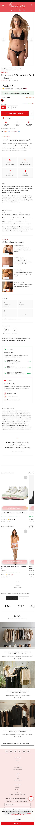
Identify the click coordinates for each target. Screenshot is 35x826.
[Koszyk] (23, 10)
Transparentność (17, 780)
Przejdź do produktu (14, 508)
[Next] (31, 39)
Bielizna (15, 68)
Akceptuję (17, 823)
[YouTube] (24, 751)
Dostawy (17, 765)
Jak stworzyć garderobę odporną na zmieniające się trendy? (17, 730)
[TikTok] (15, 751)
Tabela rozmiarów (29, 104)
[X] (19, 751)
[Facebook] (11, 751)
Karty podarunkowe (17, 769)
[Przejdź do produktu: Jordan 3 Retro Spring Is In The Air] (14, 493)
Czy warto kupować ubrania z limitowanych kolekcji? (17, 691)
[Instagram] (6, 751)
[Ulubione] (15, 10)
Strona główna (4, 68)
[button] (21, 88)
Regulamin (17, 789)
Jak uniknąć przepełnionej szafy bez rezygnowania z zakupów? (17, 652)
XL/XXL (15, 107)
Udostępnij (8, 118)
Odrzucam (17, 819)
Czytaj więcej (17, 658)
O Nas (17, 776)
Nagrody (18, 762)
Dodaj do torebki (16, 113)
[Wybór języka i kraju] (19, 10)
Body (20, 68)
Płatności (17, 787)
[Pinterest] (28, 751)
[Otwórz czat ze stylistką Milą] (31, 798)
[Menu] (3, 5)
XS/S (3, 107)
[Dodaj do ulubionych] (31, 113)
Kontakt (17, 778)
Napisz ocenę (12, 598)
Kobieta (10, 68)
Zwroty (17, 760)
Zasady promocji (17, 792)
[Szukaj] (31, 5)
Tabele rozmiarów (17, 767)
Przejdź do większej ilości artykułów (16, 743)
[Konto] (11, 10)
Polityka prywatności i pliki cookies (17, 794)
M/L (9, 107)
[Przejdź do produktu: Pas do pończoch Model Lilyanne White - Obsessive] (14, 547)
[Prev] (3, 39)
